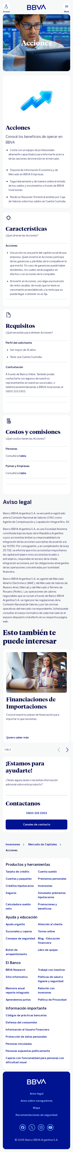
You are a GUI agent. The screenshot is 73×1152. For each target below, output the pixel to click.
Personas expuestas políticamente (28, 1051)
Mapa (36, 1107)
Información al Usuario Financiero (27, 1029)
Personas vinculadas (19, 1043)
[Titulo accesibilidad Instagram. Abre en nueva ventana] (41, 1127)
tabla (22, 456)
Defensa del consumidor (21, 1022)
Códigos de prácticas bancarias (26, 1015)
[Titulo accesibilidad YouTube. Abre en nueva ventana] (50, 1127)
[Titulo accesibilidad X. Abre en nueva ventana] (32, 1127)
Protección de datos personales (26, 1036)
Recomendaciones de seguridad (36, 1115)
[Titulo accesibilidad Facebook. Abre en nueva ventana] (22, 1127)
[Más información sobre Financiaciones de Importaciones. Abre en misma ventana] (36, 672)
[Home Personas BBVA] (36, 7)
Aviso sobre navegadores (36, 1100)
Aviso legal (36, 1093)
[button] (67, 749)
